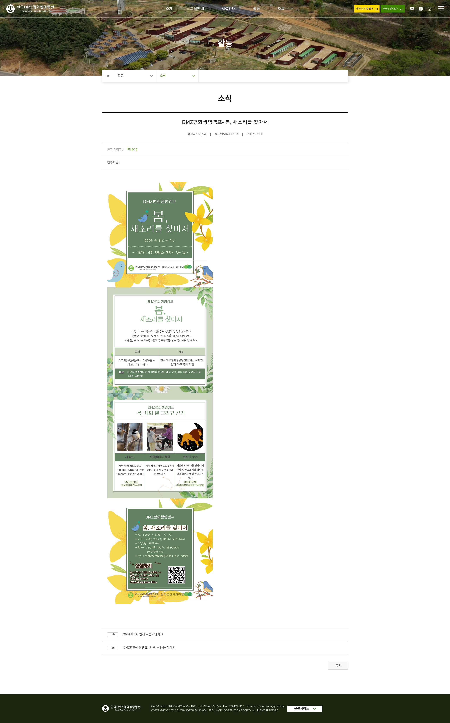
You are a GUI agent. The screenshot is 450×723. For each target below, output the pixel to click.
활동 (256, 9)
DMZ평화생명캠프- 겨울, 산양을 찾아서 (149, 647)
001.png (132, 149)
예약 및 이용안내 (364, 8)
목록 (338, 665)
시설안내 (228, 9)
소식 (163, 76)
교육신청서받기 (391, 8)
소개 (169, 9)
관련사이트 (302, 709)
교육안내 (197, 9)
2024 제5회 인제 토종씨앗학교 (143, 634)
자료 (281, 9)
